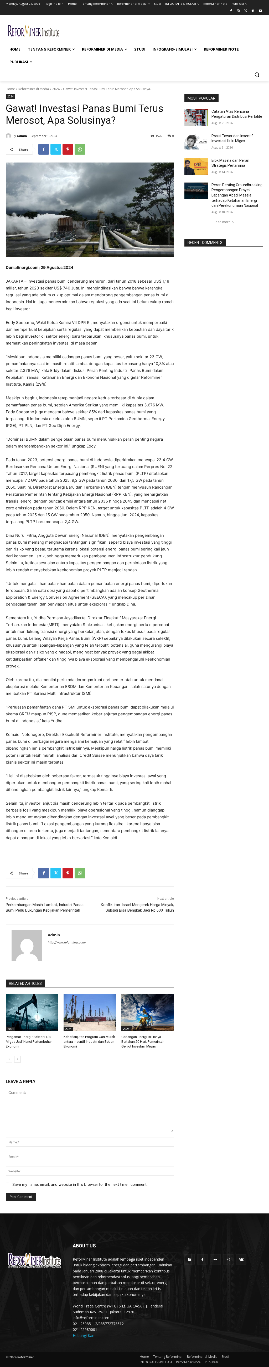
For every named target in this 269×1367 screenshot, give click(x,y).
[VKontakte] (241, 1259)
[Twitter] (246, 11)
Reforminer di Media (33, 89)
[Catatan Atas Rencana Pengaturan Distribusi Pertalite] (196, 117)
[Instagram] (238, 11)
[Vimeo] (253, 11)
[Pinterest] (68, 149)
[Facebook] (231, 11)
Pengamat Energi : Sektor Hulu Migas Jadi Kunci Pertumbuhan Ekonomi (29, 1041)
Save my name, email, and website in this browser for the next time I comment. (80, 1184)
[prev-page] (9, 1059)
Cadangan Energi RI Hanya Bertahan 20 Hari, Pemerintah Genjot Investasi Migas (142, 1041)
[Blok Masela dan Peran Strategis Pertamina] (196, 166)
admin (22, 136)
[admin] (9, 136)
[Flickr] (215, 1259)
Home (10, 89)
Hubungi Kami (84, 1335)
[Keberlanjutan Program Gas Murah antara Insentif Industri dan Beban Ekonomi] (90, 1012)
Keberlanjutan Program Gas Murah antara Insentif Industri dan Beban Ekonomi (89, 1041)
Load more (222, 222)
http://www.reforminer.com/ (67, 942)
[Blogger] (189, 1259)
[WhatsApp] (80, 149)
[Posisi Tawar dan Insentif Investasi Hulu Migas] (196, 142)
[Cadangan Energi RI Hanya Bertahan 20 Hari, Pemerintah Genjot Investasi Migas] (147, 1012)
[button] (257, 74)
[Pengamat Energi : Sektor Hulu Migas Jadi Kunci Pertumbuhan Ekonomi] (32, 1012)
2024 (56, 89)
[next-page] (17, 1059)
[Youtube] (260, 11)
